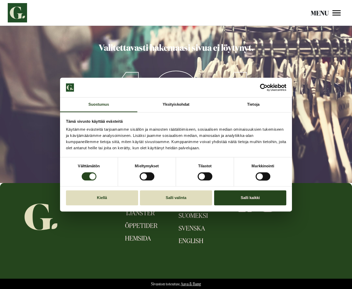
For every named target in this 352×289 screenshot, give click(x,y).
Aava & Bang (191, 284)
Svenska (192, 228)
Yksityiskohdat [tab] (176, 104)
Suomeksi (193, 216)
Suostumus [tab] (98, 104)
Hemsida (138, 238)
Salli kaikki (250, 198)
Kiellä (102, 198)
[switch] (147, 176)
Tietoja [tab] (253, 104)
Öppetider (141, 226)
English (191, 241)
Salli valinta (176, 198)
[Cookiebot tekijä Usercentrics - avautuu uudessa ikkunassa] (263, 87)
